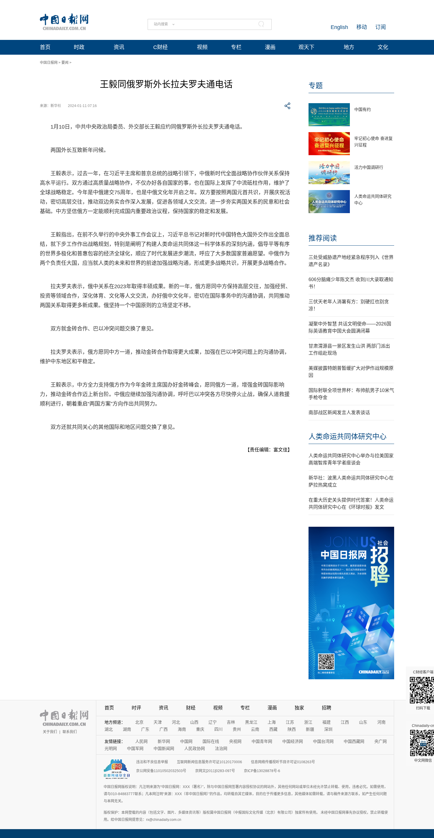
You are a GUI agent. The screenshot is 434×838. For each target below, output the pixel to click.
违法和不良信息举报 (152, 762)
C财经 (160, 47)
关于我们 (50, 732)
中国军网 (135, 748)
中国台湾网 (323, 741)
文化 (383, 47)
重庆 (200, 729)
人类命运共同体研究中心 (347, 436)
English (339, 27)
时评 (136, 707)
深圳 (328, 729)
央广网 (380, 741)
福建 (326, 722)
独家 (299, 707)
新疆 (310, 729)
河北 (176, 722)
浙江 (308, 722)
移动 (361, 27)
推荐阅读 (323, 238)
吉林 (231, 722)
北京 (139, 722)
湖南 (127, 729)
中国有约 (362, 109)
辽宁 (212, 722)
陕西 (292, 729)
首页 (45, 47)
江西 (345, 722)
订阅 (380, 27)
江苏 (290, 722)
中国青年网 (262, 741)
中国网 (186, 741)
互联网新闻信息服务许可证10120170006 (209, 762)
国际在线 (211, 741)
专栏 (236, 47)
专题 (316, 86)
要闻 (64, 63)
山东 (363, 722)
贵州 (237, 729)
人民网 (141, 741)
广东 (145, 729)
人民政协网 (194, 748)
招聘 (326, 707)
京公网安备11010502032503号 (161, 771)
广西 (163, 729)
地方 (349, 47)
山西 (194, 722)
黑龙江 (251, 722)
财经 (190, 707)
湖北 (109, 729)
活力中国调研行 (368, 167)
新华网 (164, 741)
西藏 (273, 729)
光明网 (111, 748)
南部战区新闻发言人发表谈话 (339, 412)
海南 (182, 729)
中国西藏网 (354, 741)
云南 (255, 729)
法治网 (221, 748)
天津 (158, 722)
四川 (218, 729)
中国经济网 (292, 741)
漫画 (270, 47)
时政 (79, 47)
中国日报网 (49, 63)
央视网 (235, 741)
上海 (271, 722)
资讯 (119, 47)
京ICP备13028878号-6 (262, 771)
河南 (381, 722)
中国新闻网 (164, 748)
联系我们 (70, 732)
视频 (202, 47)
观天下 (306, 47)
